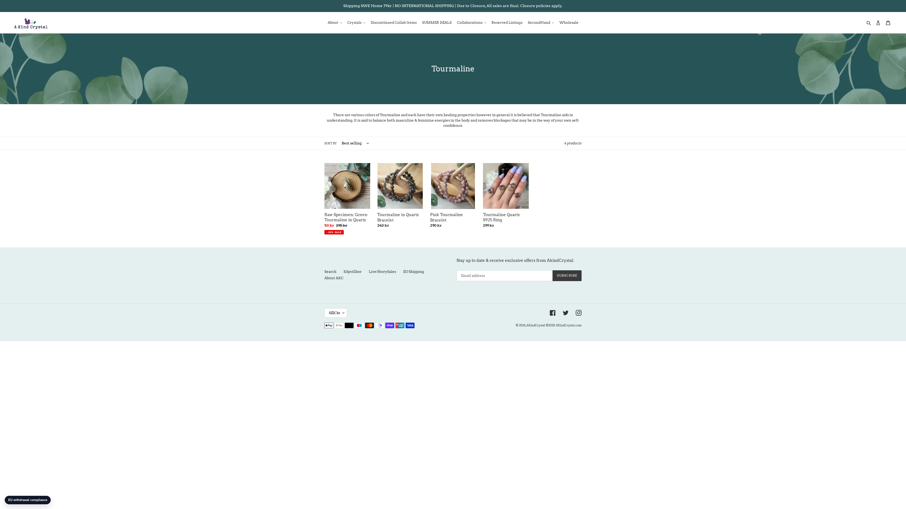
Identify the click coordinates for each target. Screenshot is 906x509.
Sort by (330, 143)
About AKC (334, 278)
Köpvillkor (353, 272)
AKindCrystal (535, 325)
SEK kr (334, 313)
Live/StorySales (382, 272)
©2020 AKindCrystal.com (564, 325)
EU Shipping (413, 272)
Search (330, 272)
